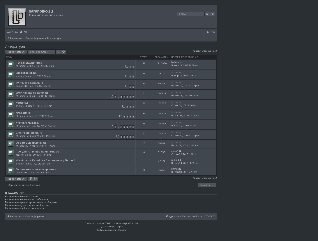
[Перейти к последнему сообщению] (181, 62)
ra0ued (175, 160)
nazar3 (23, 146)
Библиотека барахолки (32, 92)
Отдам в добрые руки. (31, 142)
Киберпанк (23, 113)
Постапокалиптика (29, 62)
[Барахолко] (17, 16)
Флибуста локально (29, 82)
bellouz (175, 62)
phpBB (104, 223)
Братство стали (27, 72)
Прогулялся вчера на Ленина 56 (37, 151)
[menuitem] (23, 32)
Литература (15, 46)
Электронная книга (29, 132)
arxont (23, 65)
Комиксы (22, 102)
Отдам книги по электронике (36, 169)
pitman (19, 86)
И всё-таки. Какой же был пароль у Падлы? (45, 160)
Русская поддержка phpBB (111, 226)
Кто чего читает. (27, 122)
